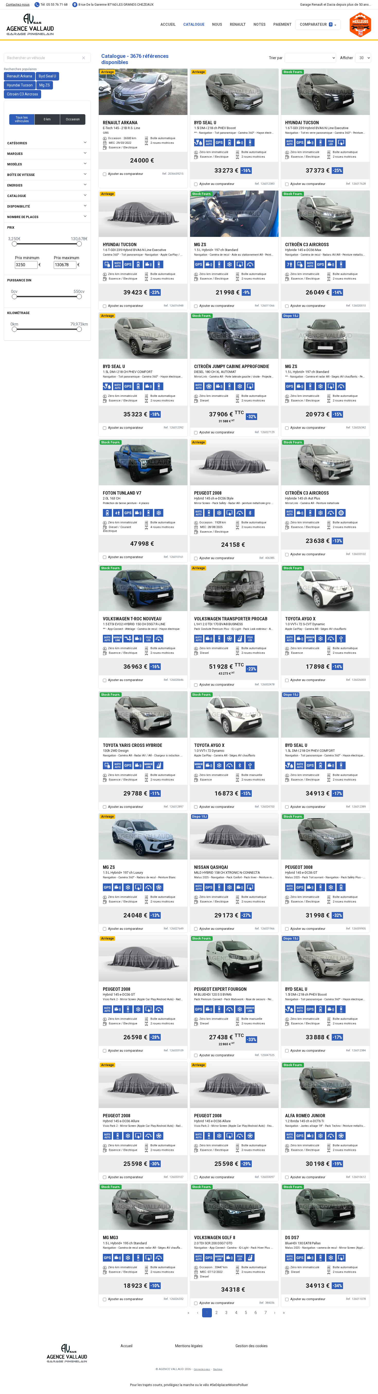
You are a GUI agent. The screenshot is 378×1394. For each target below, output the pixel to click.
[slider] (14, 243)
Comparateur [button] (315, 24)
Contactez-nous (18, 4)
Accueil (168, 24)
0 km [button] (47, 119)
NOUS (217, 24)
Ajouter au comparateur (125, 174)
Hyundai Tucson (20, 85)
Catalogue (193, 24)
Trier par (276, 58)
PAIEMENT (282, 24)
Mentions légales (189, 1346)
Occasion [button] (73, 119)
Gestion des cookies (252, 1346)
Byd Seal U (47, 76)
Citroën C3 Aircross (22, 94)
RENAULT (238, 24)
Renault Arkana (19, 76)
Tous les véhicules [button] (22, 119)
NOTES (260, 24)
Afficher (346, 58)
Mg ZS (44, 85)
